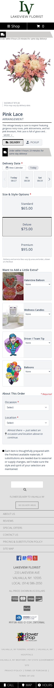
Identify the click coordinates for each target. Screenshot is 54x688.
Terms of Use (27, 675)
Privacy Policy (13, 670)
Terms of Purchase (36, 670)
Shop (15, 26)
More (7, 135)
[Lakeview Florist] (27, 18)
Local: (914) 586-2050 (27, 583)
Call (10, 685)
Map (28, 685)
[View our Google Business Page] (24, 559)
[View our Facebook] (18, 559)
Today (33, 167)
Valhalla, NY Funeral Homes (18, 649)
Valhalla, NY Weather (13, 660)
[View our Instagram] (29, 559)
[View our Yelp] (35, 559)
